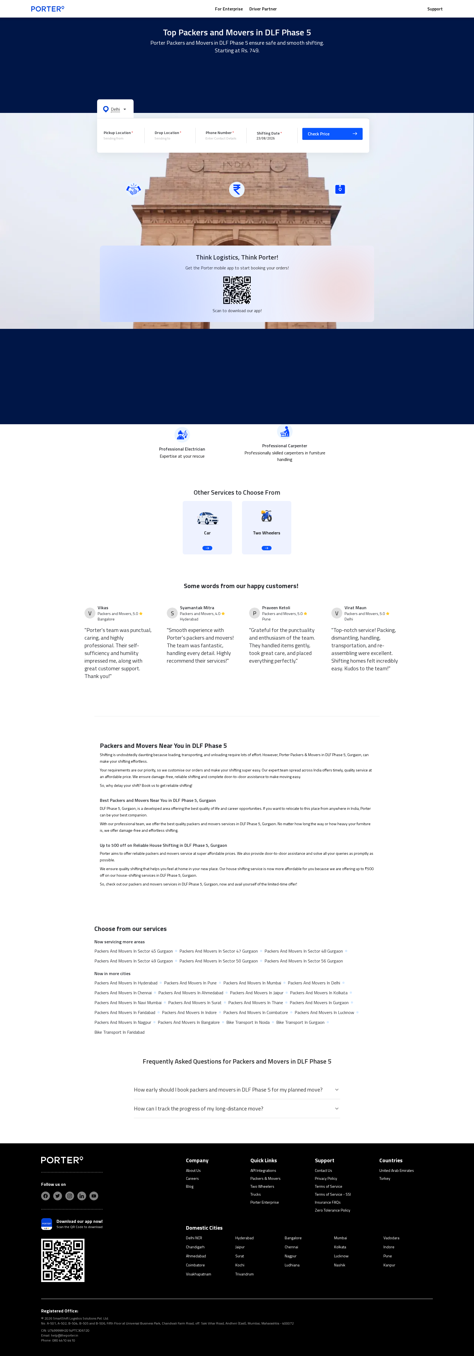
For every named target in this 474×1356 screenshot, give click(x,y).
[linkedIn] (81, 1196)
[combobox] (119, 138)
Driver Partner (263, 8)
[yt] (93, 1196)
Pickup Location (117, 132)
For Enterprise (229, 8)
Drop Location (167, 132)
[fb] (45, 1196)
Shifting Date (268, 133)
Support (435, 8)
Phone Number (219, 132)
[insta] (69, 1196)
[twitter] (57, 1196)
